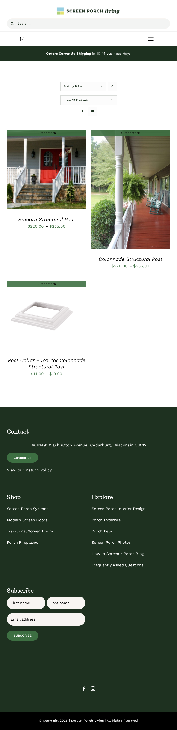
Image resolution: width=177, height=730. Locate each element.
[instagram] (93, 688)
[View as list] (92, 111)
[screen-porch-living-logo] (88, 8)
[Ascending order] (112, 86)
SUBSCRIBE (23, 635)
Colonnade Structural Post (130, 259)
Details (46, 170)
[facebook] (84, 688)
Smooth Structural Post (46, 219)
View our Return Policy (29, 470)
